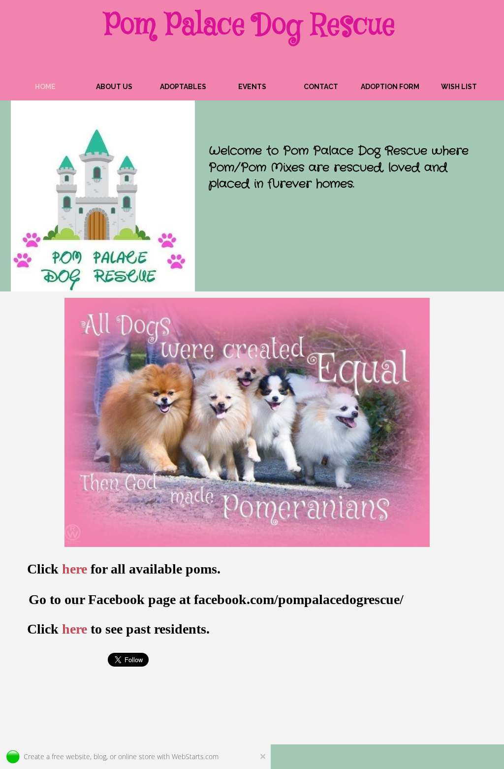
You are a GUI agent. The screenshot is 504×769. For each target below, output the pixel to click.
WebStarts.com (195, 756)
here (74, 629)
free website (71, 756)
